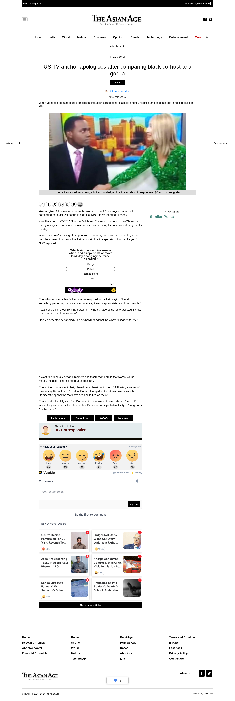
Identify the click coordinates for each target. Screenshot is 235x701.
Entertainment (178, 37)
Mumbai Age (128, 642)
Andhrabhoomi (32, 648)
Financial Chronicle (34, 653)
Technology (154, 37)
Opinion (118, 37)
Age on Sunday (202, 3)
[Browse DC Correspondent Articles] (46, 430)
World (66, 37)
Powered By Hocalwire (202, 694)
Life (122, 658)
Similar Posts (162, 216)
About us (126, 653)
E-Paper (174, 642)
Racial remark (58, 418)
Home (37, 37)
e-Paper (189, 3)
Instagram (123, 418)
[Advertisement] (90, 349)
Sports (135, 37)
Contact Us (176, 658)
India (52, 37)
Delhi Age (126, 637)
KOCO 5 (104, 418)
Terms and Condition (182, 637)
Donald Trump (83, 418)
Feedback (175, 648)
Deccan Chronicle (33, 642)
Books (75, 637)
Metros (81, 37)
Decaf (124, 648)
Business (99, 37)
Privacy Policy (178, 653)
